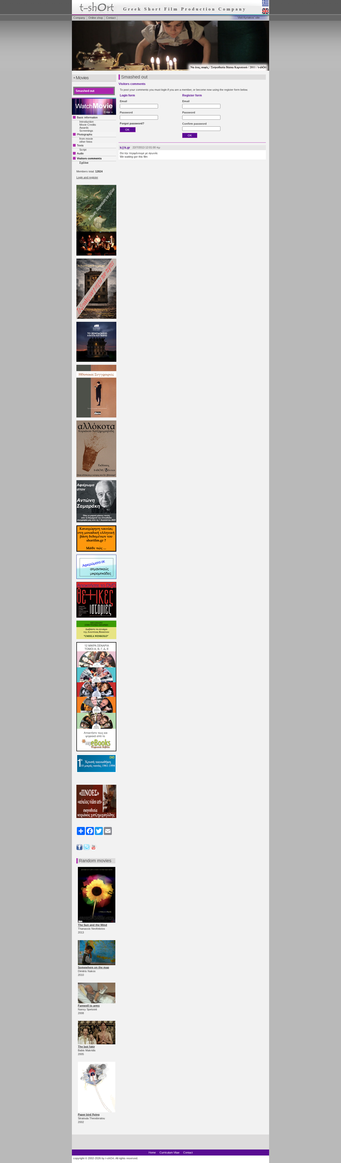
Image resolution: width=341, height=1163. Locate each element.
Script (82, 149)
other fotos (85, 141)
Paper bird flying (89, 1114)
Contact (111, 17)
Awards (84, 127)
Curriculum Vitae (169, 1152)
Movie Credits (87, 124)
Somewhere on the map (93, 967)
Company (79, 17)
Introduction (86, 121)
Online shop (95, 17)
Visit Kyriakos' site (249, 17)
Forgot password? (132, 123)
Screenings (86, 130)
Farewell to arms (89, 1005)
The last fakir (86, 1046)
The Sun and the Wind (92, 924)
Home (152, 1152)
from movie (86, 138)
